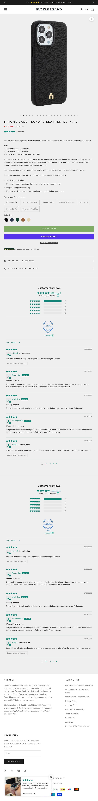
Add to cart (49, 229)
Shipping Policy (71, 705)
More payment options (49, 242)
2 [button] (46, 463)
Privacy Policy (70, 701)
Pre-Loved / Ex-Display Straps (77, 726)
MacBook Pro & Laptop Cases (77, 697)
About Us (69, 722)
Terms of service (71, 713)
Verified (48, 335)
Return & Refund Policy (74, 709)
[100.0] (48, 326)
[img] (11, 349)
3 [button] (50, 463)
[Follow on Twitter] (5, 771)
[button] (10, 131)
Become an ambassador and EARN (79, 685)
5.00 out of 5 (56, 293)
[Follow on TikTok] (25, 771)
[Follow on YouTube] (18, 771)
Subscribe (14, 761)
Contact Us (69, 718)
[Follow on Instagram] (12, 771)
